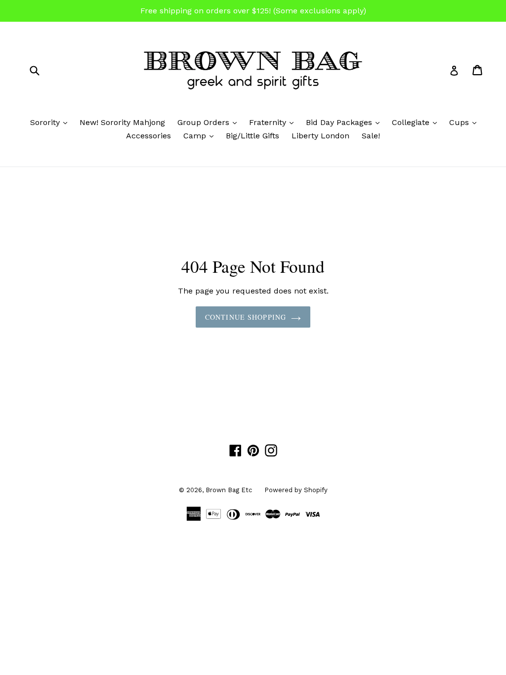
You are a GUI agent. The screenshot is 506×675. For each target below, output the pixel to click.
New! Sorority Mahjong (122, 122)
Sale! (371, 135)
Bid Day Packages (345, 122)
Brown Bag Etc (229, 490)
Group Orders (209, 122)
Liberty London (320, 135)
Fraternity (273, 122)
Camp (200, 135)
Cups (465, 122)
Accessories (148, 135)
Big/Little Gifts (252, 135)
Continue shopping (245, 317)
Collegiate (417, 122)
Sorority (51, 122)
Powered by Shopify (296, 490)
